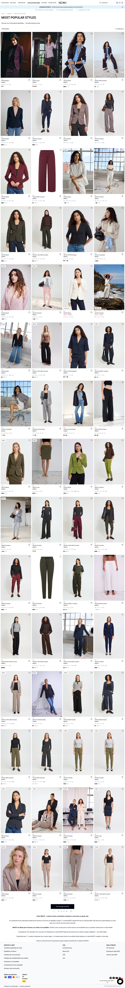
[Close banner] (122, 7)
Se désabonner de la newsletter (13, 965)
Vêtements (9, 13)
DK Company (110, 948)
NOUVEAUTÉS (5, 2)
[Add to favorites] (29, 33)
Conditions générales (24, 986)
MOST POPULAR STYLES (20, 13)
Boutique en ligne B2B (113, 951)
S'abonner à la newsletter (11, 961)
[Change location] (117, 2)
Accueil (3, 13)
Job (64, 958)
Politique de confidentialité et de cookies (16, 958)
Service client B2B (111, 955)
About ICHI (66, 951)
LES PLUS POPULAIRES (33, 2)
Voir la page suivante (62, 906)
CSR (64, 955)
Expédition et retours (10, 951)
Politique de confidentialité (11, 986)
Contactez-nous (67, 948)
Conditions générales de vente (13, 948)
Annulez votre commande (11, 968)
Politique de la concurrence (12, 955)
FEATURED (44, 2)
